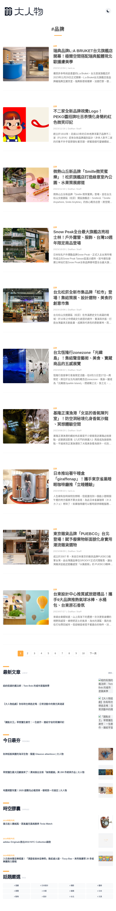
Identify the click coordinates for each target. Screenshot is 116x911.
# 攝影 (71, 885)
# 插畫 (16, 885)
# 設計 (44, 897)
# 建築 (71, 891)
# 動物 (16, 897)
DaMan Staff (74, 128)
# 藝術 (99, 885)
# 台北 (71, 897)
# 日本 (99, 891)
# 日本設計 (44, 885)
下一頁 (93, 653)
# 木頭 (44, 891)
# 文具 (99, 897)
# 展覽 (16, 891)
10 (83, 653)
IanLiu (71, 68)
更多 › (110, 673)
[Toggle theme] (108, 11)
